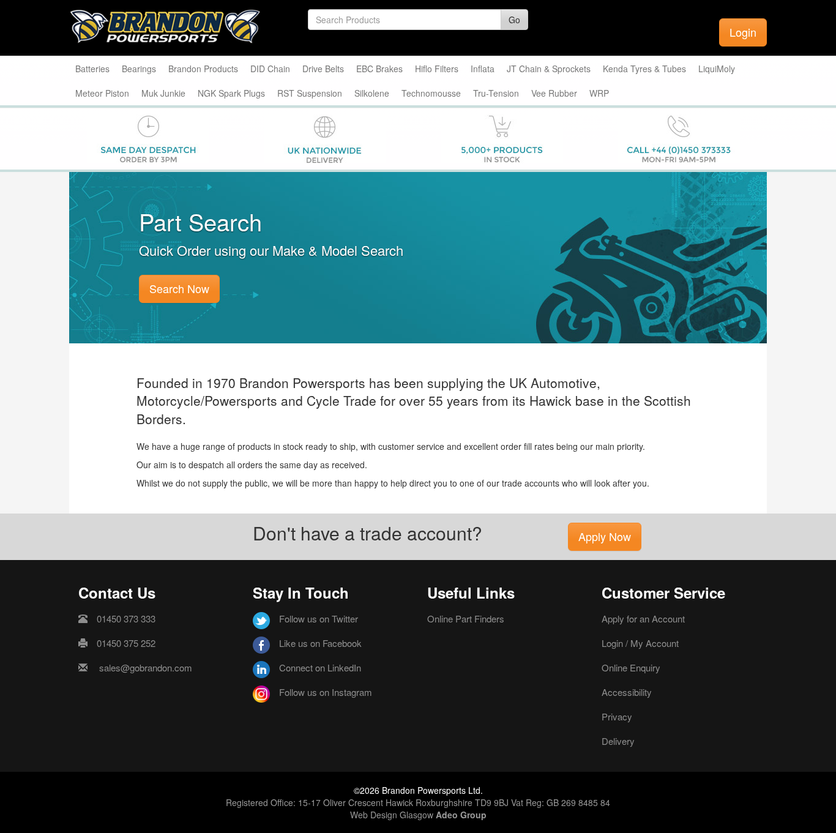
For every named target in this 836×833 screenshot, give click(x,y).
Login (743, 32)
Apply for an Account (643, 618)
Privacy (617, 716)
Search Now (179, 288)
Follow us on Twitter (318, 618)
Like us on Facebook (320, 643)
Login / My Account (640, 643)
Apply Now (604, 536)
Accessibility (627, 691)
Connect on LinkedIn (320, 667)
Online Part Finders (465, 618)
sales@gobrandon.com (145, 667)
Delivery (618, 740)
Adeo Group (461, 815)
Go (514, 19)
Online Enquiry (631, 667)
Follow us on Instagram (325, 691)
